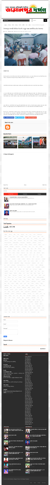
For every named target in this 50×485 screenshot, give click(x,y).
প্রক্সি (5, 279)
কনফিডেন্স (24, 248)
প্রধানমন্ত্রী (15, 281)
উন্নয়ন (43, 244)
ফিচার (5, 283)
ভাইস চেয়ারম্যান (42, 289)
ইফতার (15, 240)
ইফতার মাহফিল (20, 240)
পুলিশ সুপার (9, 277)
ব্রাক (33, 289)
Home (25, 184)
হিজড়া (25, 312)
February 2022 (27, 424)
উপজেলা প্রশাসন (18, 246)
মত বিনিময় (39, 291)
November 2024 (28, 385)
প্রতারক (25, 279)
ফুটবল (8, 283)
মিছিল (21, 295)
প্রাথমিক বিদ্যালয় (33, 281)
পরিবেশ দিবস (20, 275)
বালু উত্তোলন (32, 285)
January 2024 (27, 399)
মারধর (17, 295)
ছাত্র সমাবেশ (20, 261)
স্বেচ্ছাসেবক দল (42, 310)
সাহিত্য (18, 310)
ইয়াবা (24, 240)
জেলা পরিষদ (31, 265)
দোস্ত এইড (11, 271)
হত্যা (9, 312)
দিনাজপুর (20, 269)
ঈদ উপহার (39, 242)
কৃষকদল (31, 252)
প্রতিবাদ (33, 279)
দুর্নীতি (27, 269)
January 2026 (27, 366)
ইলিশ (27, 240)
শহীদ (26, 301)
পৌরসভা (24, 277)
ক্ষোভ (14, 254)
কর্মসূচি (18, 250)
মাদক (44, 293)
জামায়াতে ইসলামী (16, 263)
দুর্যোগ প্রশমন (35, 269)
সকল (28, 31)
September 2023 (28, 405)
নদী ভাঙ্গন (27, 271)
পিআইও (36, 275)
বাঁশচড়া (36, 285)
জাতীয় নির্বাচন (6, 263)
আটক (30, 236)
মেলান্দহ (23, 297)
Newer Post (6, 184)
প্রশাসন (19, 281)
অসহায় (17, 236)
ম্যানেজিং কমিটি (33, 297)
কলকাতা (27, 250)
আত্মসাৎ (38, 236)
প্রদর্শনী (11, 281)
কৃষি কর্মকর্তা (38, 252)
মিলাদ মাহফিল (28, 295)
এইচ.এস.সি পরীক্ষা (24, 246)
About (35, 482)
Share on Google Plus (32, 117)
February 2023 (27, 415)
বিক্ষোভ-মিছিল (6, 287)
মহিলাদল (37, 293)
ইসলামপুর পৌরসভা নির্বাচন (7, 242)
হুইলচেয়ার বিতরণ (33, 312)
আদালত (42, 236)
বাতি (19, 285)
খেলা (37, 254)
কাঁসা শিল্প (13, 252)
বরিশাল (28, 283)
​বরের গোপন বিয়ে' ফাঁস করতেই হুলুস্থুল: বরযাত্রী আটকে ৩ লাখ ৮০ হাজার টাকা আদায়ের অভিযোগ (38, 436)
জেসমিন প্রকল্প (41, 265)
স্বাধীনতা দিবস (31, 310)
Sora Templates (10, 479)
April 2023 (27, 412)
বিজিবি (11, 287)
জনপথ (28, 261)
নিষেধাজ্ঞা (39, 273)
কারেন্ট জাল (35, 250)
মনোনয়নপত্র (12, 293)
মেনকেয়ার (13, 297)
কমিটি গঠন (39, 248)
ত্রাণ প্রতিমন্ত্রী (38, 267)
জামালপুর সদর (34, 263)
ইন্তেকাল (11, 240)
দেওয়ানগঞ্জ (40, 269)
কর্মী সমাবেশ (22, 250)
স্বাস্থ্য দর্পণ (36, 310)
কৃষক (27, 252)
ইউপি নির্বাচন (35, 238)
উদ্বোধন (39, 244)
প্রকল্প (34, 277)
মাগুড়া (41, 293)
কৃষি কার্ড (43, 252)
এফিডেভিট (41, 246)
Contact (39, 482)
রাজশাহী (34, 299)
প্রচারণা (9, 279)
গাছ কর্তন (26, 256)
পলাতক (28, 275)
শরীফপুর (23, 301)
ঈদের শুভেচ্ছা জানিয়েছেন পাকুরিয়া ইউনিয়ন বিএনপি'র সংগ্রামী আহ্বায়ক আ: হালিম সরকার (15, 459)
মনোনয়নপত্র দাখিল (18, 293)
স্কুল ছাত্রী (26, 310)
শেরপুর (29, 303)
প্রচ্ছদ (12, 279)
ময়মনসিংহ (24, 293)
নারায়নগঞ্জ (10, 273)
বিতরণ (14, 287)
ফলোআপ (43, 281)
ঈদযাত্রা (26, 244)
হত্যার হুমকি (13, 312)
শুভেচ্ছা (15, 303)
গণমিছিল (18, 256)
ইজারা (40, 238)
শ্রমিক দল (41, 303)
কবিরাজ (32, 248)
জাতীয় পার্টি (11, 263)
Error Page (44, 482)
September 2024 (28, 388)
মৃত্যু (38, 295)
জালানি (42, 263)
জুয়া (4, 265)
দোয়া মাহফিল (6, 271)
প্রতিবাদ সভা (37, 279)
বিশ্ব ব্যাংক (38, 287)
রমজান (16, 299)
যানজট (38, 297)
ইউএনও (28, 238)
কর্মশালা (10, 250)
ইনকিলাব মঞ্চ (6, 240)
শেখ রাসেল (24, 303)
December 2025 (28, 368)
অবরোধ (34, 234)
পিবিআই (40, 275)
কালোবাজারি (5, 252)
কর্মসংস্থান (14, 250)
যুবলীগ (5, 299)
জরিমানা (37, 261)
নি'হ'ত (24, 273)
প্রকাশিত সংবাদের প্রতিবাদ (40, 277)
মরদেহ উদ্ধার (29, 293)
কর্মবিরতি (5, 250)
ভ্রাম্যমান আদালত (34, 291)
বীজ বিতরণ (11, 289)
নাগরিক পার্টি (5, 273)
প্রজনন (16, 279)
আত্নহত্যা (34, 236)
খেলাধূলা (41, 254)
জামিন (38, 263)
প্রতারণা (29, 279)
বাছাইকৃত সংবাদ (6, 285)
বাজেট (11, 285)
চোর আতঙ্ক (11, 261)
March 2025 (27, 381)
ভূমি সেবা (13, 291)
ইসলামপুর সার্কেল (22, 242)
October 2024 (27, 386)
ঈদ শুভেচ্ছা (11, 244)
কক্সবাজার (20, 248)
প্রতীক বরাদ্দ (6, 281)
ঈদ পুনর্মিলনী (6, 244)
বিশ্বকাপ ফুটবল (6, 289)
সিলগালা (22, 310)
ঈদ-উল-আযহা (21, 244)
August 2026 (27, 356)
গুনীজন (33, 256)
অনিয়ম (14, 234)
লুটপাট (15, 301)
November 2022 (28, 419)
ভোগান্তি (22, 291)
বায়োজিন (23, 285)
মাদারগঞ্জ (5, 295)
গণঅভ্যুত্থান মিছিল (12, 256)
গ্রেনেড (42, 256)
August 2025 (27, 373)
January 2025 (27, 382)
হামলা (22, 312)
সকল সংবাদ (5, 190)
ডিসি (21, 267)
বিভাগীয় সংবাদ (24, 287)
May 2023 (27, 411)
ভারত (5, 291)
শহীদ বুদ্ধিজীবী (31, 301)
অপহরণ (30, 234)
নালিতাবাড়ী (20, 273)
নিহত (42, 273)
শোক (32, 303)
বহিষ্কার (42, 283)
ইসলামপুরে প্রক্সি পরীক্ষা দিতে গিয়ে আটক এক (14, 464)
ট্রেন (18, 267)
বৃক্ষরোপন (16, 289)
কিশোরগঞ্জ (18, 252)
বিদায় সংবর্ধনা (18, 287)
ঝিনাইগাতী (11, 267)
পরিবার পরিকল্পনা (15, 275)
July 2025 (27, 375)
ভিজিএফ (9, 291)
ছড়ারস (15, 261)
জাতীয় (19, 31)
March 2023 (27, 414)
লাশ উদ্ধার (11, 301)
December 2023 (28, 401)
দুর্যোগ (30, 269)
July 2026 (27, 358)
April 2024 (27, 395)
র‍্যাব (42, 299)
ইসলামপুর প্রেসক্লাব (15, 242)
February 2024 (27, 398)
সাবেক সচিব (5, 310)
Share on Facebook (10, 117)
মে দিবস (9, 297)
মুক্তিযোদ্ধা (33, 295)
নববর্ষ (35, 271)
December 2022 (28, 418)
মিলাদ (24, 295)
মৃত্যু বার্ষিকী (42, 295)
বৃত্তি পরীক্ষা (20, 289)
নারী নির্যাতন (15, 273)
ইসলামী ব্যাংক (34, 242)
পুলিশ (5, 277)
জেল (27, 265)
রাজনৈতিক (29, 299)
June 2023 (27, 409)
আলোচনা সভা (19, 238)
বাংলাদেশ (27, 285)
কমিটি (35, 248)
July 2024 (27, 391)
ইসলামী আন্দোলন (29, 242)
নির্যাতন (35, 273)
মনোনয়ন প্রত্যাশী (6, 293)
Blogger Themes (17, 479)
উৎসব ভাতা (35, 244)
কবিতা (28, 248)
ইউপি (31, 238)
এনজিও (37, 246)
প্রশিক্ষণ (23, 281)
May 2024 (27, 393)
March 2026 (27, 363)
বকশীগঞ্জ (17, 283)
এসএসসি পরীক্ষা (10, 248)
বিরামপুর (29, 287)
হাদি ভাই (18, 312)
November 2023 (28, 402)
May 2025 (27, 378)
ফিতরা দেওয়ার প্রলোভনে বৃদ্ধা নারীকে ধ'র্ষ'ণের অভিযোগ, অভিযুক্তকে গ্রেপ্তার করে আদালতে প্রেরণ (15, 430)
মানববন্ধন (10, 295)
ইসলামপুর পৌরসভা (41, 240)
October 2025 (27, 370)
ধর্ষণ (18, 271)
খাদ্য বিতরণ (25, 254)
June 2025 (27, 376)
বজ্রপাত (21, 283)
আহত (24, 238)
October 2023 (27, 404)
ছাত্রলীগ (25, 261)
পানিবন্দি (32, 275)
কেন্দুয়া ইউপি (9, 254)
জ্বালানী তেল (6, 267)
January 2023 (27, 416)
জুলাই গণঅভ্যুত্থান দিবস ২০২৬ (21, 265)
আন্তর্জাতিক (6, 238)
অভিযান (5, 236)
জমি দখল (32, 261)
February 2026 (27, 365)
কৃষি (34, 252)
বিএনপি (23, 31)
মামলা (14, 295)
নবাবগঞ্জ (43, 271)
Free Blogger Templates (25, 479)
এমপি (5, 248)
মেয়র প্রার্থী (18, 297)
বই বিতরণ (12, 283)
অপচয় (26, 234)
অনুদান (18, 234)
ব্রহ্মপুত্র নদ (29, 289)
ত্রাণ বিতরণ (43, 267)
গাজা (30, 256)
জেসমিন (36, 265)
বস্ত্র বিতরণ (37, 283)
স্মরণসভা (5, 312)
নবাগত (39, 271)
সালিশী (14, 310)
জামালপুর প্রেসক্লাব (27, 263)
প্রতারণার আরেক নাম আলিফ (12, 435)
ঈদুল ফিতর (30, 244)
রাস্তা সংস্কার (38, 299)
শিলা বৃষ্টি (11, 303)
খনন (17, 254)
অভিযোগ (9, 236)
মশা (33, 293)
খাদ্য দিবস (21, 254)
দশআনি (9, 269)
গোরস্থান (37, 256)
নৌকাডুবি (5, 275)
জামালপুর (21, 31)
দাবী (16, 269)
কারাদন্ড (31, 250)
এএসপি (29, 246)
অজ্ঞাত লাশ (10, 234)
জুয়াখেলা (8, 265)
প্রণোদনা (20, 279)
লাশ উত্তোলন (6, 301)
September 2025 (28, 372)
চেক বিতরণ (5, 261)
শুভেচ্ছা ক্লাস (19, 303)
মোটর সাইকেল (27, 297)
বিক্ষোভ (44, 285)
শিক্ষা (40, 301)
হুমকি (38, 312)
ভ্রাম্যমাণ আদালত (27, 291)
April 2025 (27, 379)
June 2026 (27, 359)
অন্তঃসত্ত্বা (22, 234)
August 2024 (27, 389)
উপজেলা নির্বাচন (12, 246)
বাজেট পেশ (15, 285)
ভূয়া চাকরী (17, 291)
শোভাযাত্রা (36, 303)
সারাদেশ (30, 31)
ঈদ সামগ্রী (15, 244)
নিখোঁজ (28, 273)
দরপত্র (5, 269)
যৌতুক (13, 299)
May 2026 (27, 360)
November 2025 (28, 369)
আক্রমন (26, 236)
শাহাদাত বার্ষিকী (36, 301)
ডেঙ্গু (24, 267)
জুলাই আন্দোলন (13, 265)
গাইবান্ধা (22, 256)
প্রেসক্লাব (39, 281)
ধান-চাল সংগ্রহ (22, 271)
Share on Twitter (21, 117)
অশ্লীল (13, 236)
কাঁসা (9, 252)
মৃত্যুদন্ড (5, 297)
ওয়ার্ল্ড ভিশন (15, 248)
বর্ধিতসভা (32, 283)
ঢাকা (33, 267)
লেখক (19, 301)
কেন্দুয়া (5, 254)
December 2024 (28, 383)
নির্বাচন (31, 273)
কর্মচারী (44, 248)
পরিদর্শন (10, 275)
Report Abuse (8, 340)
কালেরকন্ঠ (40, 250)
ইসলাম (31, 240)
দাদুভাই (13, 269)
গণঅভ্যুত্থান (6, 256)
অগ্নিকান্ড (5, 234)
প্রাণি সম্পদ (27, 281)
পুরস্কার (44, 275)
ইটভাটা (44, 238)
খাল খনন (30, 254)
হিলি (28, 312)
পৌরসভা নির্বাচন (29, 277)
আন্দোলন (11, 238)
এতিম (33, 246)
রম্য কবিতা (20, 299)
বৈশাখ (25, 289)
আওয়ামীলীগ (21, 236)
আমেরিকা (15, 238)
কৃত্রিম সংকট (23, 252)
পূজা (15, 277)
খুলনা (34, 254)
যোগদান (9, 299)
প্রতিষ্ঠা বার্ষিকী (43, 279)
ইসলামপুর (16, 31)
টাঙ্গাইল (15, 267)
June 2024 (27, 392)
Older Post (44, 184)
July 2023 (27, 408)
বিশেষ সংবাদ (33, 287)
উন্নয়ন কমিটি (6, 246)
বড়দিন (25, 283)
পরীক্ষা (24, 275)
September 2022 (28, 422)
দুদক (23, 269)
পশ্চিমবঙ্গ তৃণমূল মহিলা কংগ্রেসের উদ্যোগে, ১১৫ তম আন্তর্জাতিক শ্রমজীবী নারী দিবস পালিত (15, 453)
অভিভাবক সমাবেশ (39, 234)
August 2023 (27, 406)
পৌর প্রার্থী (19, 277)
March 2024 (27, 396)
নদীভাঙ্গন (32, 271)
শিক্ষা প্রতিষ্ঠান (6, 303)
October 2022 (27, 421)
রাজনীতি (26, 31)
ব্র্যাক (37, 289)
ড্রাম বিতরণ (28, 267)
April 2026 (27, 362)
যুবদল (41, 297)
